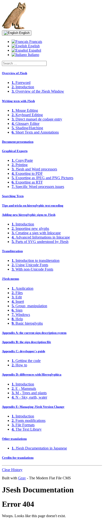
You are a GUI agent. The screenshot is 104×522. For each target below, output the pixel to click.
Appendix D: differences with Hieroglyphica (31, 374)
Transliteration (12, 251)
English (24, 33)
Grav (22, 478)
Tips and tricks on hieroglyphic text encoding (32, 205)
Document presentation (17, 142)
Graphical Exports (15, 151)
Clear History (12, 470)
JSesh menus (10, 279)
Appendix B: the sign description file (26, 342)
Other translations (14, 439)
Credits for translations (18, 457)
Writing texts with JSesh (18, 101)
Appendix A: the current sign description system (34, 333)
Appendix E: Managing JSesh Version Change (33, 407)
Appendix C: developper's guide (23, 351)
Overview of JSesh (14, 73)
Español (34, 50)
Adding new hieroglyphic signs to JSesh (28, 215)
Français (35, 42)
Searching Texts (13, 196)
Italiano (33, 55)
